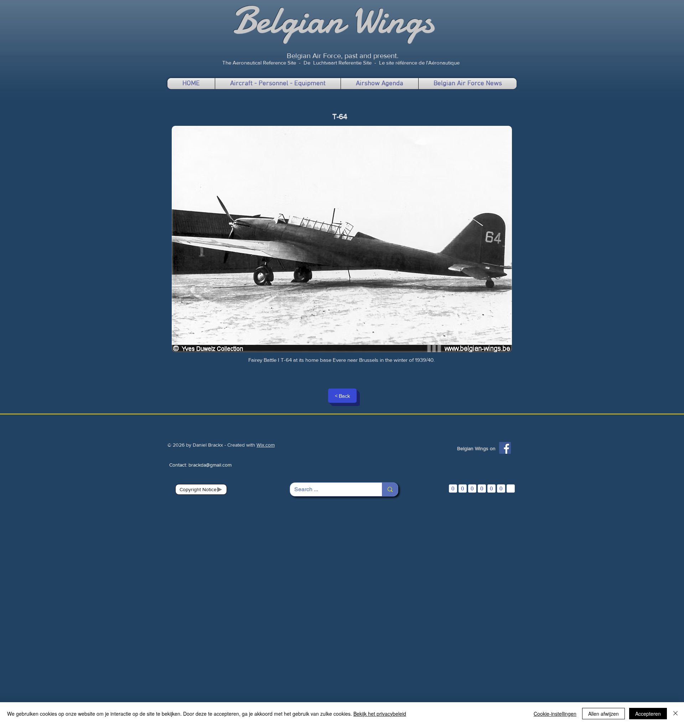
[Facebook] (505, 448)
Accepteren (648, 713)
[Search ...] (390, 489)
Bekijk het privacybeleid (379, 713)
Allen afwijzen (603, 713)
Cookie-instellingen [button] (555, 713)
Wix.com (265, 445)
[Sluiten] (675, 713)
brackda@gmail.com (210, 465)
